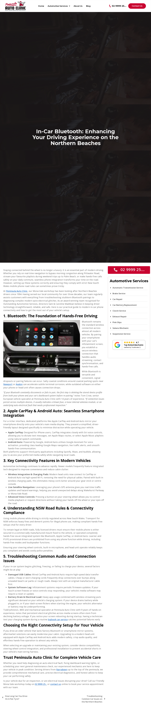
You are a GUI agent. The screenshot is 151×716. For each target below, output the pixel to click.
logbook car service (58, 619)
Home (41, 6)
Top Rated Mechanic (133, 345)
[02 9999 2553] (110, 6)
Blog (88, 6)
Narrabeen (61, 669)
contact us (55, 684)
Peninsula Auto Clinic (16, 291)
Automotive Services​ (58, 6)
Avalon (19, 384)
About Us (78, 6)
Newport (7, 384)
